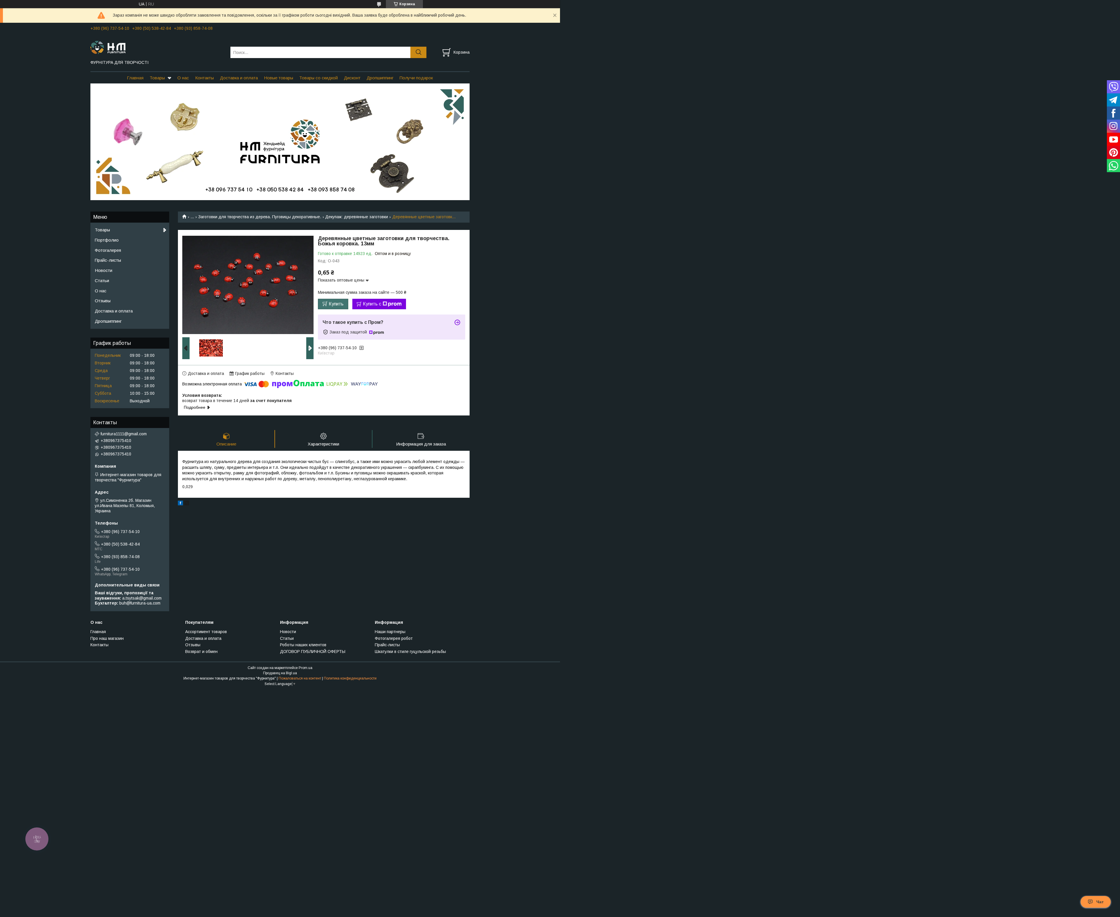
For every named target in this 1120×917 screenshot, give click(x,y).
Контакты (204, 77)
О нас (183, 77)
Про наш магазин (107, 638)
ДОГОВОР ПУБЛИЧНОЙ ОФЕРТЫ (312, 651)
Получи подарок (416, 77)
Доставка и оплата (239, 77)
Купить (336, 303)
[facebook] (180, 504)
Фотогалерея (108, 250)
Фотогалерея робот (394, 638)
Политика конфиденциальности (350, 678)
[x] (186, 504)
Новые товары (278, 77)
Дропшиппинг (380, 77)
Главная (135, 77)
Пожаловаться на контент (300, 678)
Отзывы (103, 300)
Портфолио (107, 239)
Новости (103, 270)
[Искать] (418, 52)
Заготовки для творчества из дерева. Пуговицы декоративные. (259, 216)
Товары (157, 77)
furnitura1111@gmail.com (124, 434)
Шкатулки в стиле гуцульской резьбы (410, 651)
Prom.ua (305, 668)
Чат (1100, 901)
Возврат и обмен (201, 651)
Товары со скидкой (318, 77)
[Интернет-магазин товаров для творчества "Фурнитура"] (156, 47)
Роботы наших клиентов (303, 644)
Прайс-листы (108, 260)
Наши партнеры (390, 631)
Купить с (372, 303)
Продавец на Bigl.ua (280, 673)
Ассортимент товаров (206, 631)
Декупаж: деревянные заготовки (356, 216)
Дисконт (352, 77)
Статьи (102, 280)
